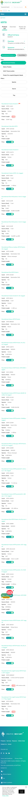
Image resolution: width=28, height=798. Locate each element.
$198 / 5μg (9, 119)
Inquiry (9, 142)
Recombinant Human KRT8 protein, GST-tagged (14, 545)
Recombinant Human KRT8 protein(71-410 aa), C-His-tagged (14, 469)
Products (3, 741)
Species (14, 82)
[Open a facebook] (1, 753)
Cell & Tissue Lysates (8, 71)
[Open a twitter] (3, 753)
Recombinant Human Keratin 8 (10, 103)
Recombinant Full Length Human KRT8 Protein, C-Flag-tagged (14, 698)
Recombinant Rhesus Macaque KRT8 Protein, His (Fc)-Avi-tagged (14, 444)
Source (14, 88)
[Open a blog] (9, 753)
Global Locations (7, 782)
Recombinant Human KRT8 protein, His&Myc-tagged (14, 419)
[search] (26, 7)
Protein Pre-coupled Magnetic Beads (13, 75)
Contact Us (4, 744)
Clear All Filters (22, 55)
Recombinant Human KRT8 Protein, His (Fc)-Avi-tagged (13, 343)
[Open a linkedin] (6, 753)
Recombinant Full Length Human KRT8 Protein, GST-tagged (14, 671)
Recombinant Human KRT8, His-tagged (12, 173)
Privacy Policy (5, 795)
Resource (14, 741)
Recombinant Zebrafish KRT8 (10, 126)
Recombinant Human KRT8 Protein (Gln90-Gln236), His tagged (14, 394)
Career (9, 744)
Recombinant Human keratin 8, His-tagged (13, 295)
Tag (14, 95)
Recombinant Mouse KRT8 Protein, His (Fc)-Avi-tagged (14, 646)
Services (9, 741)
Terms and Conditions (6, 758)
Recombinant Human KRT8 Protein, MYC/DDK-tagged (14, 596)
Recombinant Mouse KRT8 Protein (11, 319)
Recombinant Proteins (9, 62)
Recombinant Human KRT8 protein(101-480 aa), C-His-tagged (14, 495)
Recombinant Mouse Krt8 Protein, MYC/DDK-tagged (14, 368)
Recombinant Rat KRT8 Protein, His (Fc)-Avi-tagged (14, 520)
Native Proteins (7, 67)
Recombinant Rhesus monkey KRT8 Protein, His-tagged (13, 248)
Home (3, 17)
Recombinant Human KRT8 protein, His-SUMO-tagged (14, 570)
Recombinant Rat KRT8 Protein (10, 272)
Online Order (21, 741)
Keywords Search (5, 7)
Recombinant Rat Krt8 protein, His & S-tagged (14, 197)
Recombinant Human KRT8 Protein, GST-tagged (14, 621)
